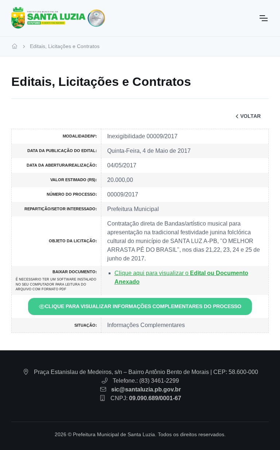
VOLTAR (250, 116)
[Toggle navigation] (263, 18)
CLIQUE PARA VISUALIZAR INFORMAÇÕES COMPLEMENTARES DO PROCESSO (143, 306)
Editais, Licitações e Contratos (65, 46)
